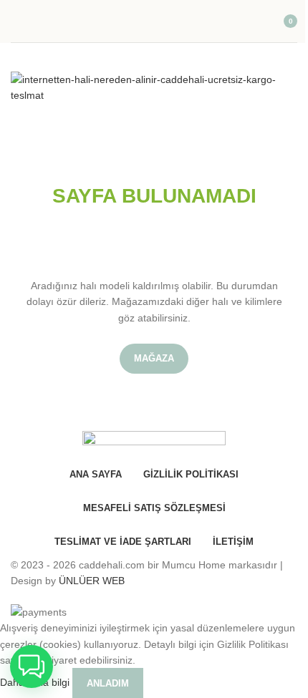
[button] (31, 666)
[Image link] (154, 86)
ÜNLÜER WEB (92, 580)
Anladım (108, 683)
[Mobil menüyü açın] (16, 21)
